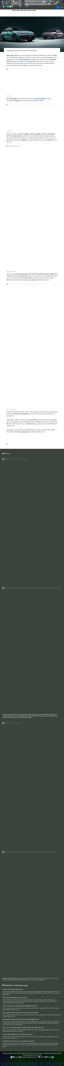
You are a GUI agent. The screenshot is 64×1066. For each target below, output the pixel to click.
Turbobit (12, 1065)
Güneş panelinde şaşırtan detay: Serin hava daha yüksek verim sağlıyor (20, 1012)
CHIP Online (24, 985)
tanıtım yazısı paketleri (6, 1063)
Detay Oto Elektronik (7, 978)
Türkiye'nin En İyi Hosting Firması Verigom (50, 1065)
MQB (34, 420)
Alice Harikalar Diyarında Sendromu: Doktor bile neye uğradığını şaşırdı (20, 1019)
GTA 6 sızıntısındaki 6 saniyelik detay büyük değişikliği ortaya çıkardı (19, 1006)
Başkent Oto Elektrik (45, 1063)
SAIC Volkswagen (25, 59)
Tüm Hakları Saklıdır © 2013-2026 (32, 1055)
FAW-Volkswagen (40, 98)
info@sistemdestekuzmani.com (29, 1057)
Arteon (25, 65)
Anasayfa (5, 1053)
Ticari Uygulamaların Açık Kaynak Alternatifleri (26, 1063)
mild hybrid (25, 431)
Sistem (32, 1053)
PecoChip (54, 1063)
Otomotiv (46, 1053)
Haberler (11, 1053)
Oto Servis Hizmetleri (20, 1053)
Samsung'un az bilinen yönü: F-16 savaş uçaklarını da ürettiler (18, 1041)
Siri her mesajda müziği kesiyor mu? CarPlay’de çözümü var (17, 1034)
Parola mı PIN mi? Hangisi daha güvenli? (12, 989)
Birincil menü (62, 7)
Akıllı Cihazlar (39, 1053)
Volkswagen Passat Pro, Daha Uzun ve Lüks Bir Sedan (21, 50)
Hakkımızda (53, 1053)
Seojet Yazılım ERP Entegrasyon (29, 1065)
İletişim (59, 1053)
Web (28, 1053)
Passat (16, 55)
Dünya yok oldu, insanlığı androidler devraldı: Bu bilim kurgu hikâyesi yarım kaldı (22, 1027)
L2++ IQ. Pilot (30, 280)
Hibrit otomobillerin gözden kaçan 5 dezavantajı (14, 997)
